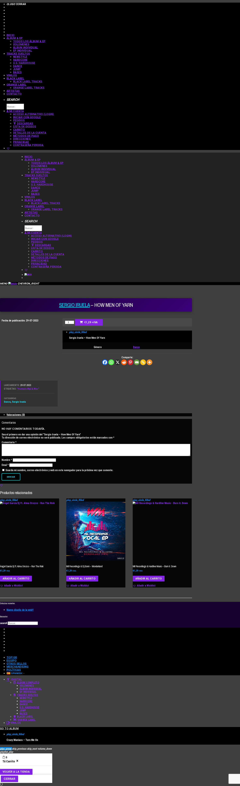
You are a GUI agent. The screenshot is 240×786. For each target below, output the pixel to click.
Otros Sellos (17, 663)
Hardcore (20, 59)
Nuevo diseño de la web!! (20, 609)
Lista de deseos (24, 126)
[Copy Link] (143, 362)
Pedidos (19, 120)
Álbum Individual (25, 47)
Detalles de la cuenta (29, 132)
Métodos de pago (26, 135)
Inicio (11, 35)
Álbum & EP (15, 38)
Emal (5, 465)
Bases (17, 72)
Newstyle (20, 56)
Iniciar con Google (27, 117)
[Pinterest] (130, 362)
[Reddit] (124, 362)
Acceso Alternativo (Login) (33, 114)
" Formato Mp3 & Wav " (28, 388)
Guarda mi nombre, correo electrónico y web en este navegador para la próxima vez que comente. (59, 470)
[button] (1, 485)
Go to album (9, 728)
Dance (17, 66)
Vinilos (12, 75)
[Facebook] (105, 362)
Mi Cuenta (16, 111)
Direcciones (22, 139)
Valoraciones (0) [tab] (16, 414)
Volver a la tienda (16, 771)
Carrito (19, 129)
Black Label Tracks (27, 81)
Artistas (13, 90)
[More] (149, 362)
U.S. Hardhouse (24, 63)
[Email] (137, 362)
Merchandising (17, 666)
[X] (117, 362)
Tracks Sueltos (18, 53)
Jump (17, 69)
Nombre (7, 459)
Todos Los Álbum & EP (29, 41)
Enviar (11, 477)
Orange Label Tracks (28, 87)
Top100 (12, 657)
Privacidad (21, 142)
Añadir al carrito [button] (16, 578)
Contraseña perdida (28, 145)
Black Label (15, 78)
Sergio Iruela (74, 304)
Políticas (14, 669)
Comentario (9, 442)
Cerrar (9, 778)
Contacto (14, 94)
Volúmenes (21, 44)
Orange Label (16, 84)
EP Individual (22, 50)
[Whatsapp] (111, 362)
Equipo (12, 660)
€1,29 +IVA (91, 322)
